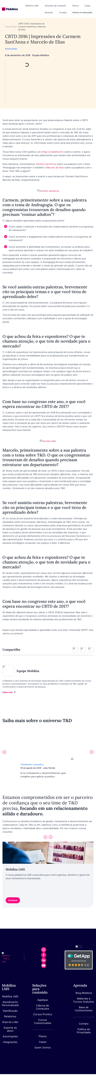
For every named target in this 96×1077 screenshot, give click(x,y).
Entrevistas (11, 48)
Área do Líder (10, 1022)
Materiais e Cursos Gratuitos (83, 1000)
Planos (43, 1036)
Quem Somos (42, 1047)
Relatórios (10, 1016)
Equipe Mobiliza (40, 55)
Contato (83, 1023)
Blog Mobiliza (84, 992)
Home (8, 26)
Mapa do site (79, 1035)
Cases (42, 1041)
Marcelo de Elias (55, 167)
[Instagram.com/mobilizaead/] (43, 949)
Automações (10, 1036)
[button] (4, 752)
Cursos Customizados (42, 1021)
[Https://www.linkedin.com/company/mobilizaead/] (43, 960)
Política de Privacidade (84, 1031)
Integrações (10, 1042)
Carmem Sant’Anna (46, 164)
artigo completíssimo (52, 151)
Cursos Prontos (42, 1014)
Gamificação (10, 1010)
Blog (14, 26)
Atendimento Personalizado (10, 1004)
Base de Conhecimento (83, 1009)
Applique (42, 999)
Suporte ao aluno (10, 1029)
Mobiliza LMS (10, 996)
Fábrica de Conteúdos (42, 1007)
